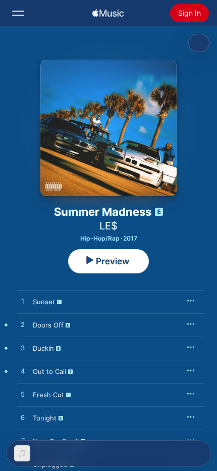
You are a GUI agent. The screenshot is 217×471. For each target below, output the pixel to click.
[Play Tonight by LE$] (23, 417)
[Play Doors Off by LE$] (23, 324)
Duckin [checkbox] (43, 348)
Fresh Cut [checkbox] (48, 395)
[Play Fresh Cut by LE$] (23, 394)
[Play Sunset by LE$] (23, 301)
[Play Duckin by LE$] (23, 348)
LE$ (108, 226)
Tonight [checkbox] (45, 418)
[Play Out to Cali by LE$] (23, 371)
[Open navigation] (18, 13)
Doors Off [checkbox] (48, 325)
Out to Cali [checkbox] (49, 371)
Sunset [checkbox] (44, 302)
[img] (108, 13)
